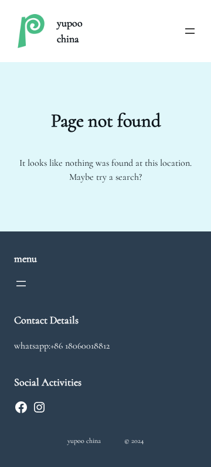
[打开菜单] (190, 31)
